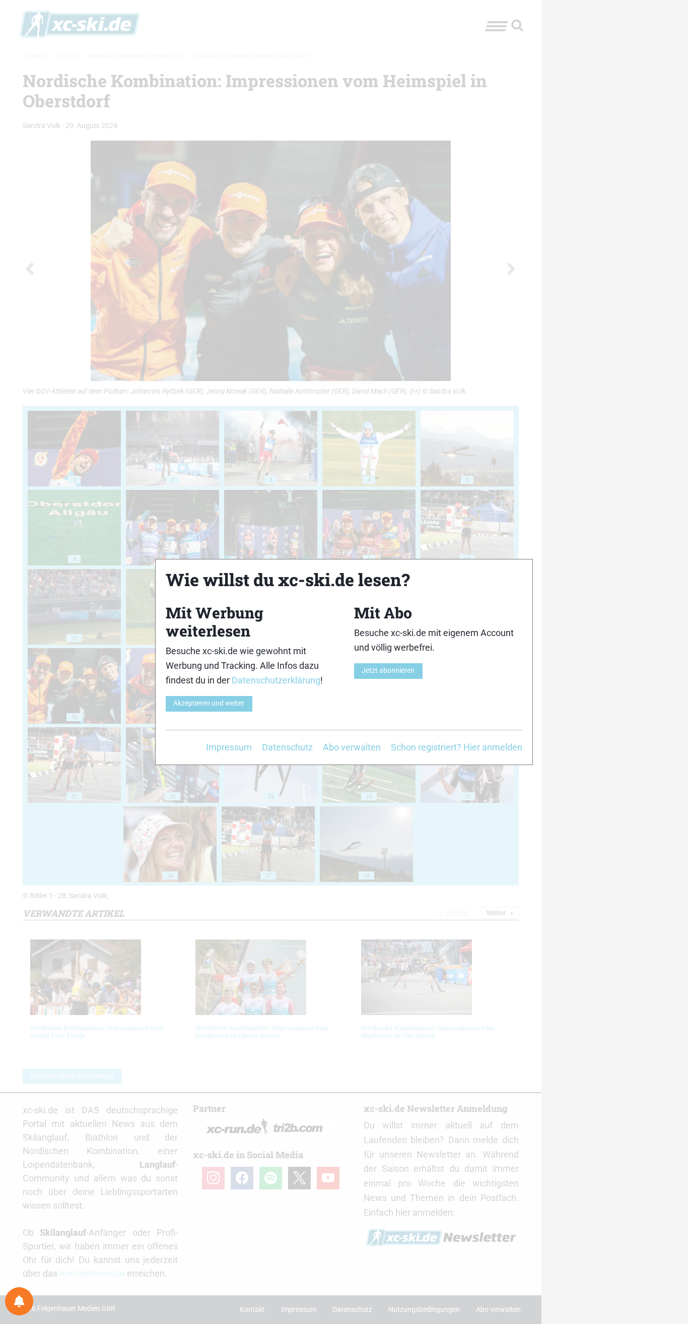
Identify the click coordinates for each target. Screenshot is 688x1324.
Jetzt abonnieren (388, 670)
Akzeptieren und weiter (208, 703)
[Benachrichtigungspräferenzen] (19, 1301)
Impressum (229, 747)
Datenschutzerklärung (276, 680)
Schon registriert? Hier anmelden (456, 747)
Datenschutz (287, 747)
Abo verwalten (352, 747)
